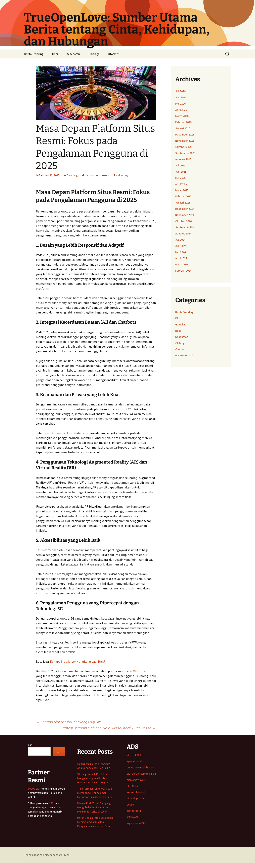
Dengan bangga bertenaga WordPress (47, 855)
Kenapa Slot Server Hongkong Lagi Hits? (77, 661)
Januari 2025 (182, 202)
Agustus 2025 (183, 159)
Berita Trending (33, 54)
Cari (30, 745)
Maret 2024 (181, 264)
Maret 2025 (181, 190)
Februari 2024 (183, 270)
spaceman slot (135, 761)
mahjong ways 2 (136, 780)
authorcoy (122, 175)
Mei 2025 (180, 178)
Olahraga (93, 54)
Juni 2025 (180, 171)
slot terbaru (134, 811)
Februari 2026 (183, 122)
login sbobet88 (136, 823)
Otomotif (114, 54)
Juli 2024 (180, 239)
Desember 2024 (184, 209)
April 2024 (181, 258)
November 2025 (184, 140)
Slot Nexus (133, 786)
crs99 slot (135, 671)
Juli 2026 (180, 91)
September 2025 (185, 153)
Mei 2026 (180, 103)
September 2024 (185, 227)
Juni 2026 (180, 97)
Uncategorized (184, 355)
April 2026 (181, 110)
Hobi (55, 54)
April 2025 (181, 184)
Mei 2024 (180, 252)
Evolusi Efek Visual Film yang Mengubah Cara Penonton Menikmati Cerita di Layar (94, 807)
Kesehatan (73, 54)
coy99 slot (34, 788)
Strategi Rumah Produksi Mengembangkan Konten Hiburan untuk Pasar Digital (93, 778)
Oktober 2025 (183, 147)
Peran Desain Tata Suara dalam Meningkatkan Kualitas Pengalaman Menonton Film (95, 822)
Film (177, 318)
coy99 (130, 804)
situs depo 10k (135, 798)
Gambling (72, 175)
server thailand (136, 792)
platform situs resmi (97, 175)
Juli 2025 (180, 165)
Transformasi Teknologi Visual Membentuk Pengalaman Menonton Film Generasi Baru (94, 793)
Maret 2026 (181, 116)
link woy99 (133, 817)
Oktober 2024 (183, 221)
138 (51, 803)
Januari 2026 (182, 128)
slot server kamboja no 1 (141, 773)
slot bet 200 (134, 755)
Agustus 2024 (183, 233)
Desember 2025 (184, 134)
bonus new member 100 (141, 767)
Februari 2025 (183, 196)
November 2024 (184, 215)
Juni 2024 (180, 246)
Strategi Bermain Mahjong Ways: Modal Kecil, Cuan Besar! (108, 727)
